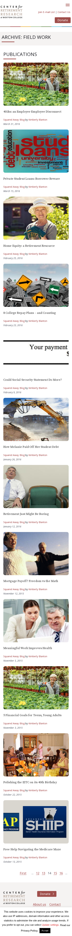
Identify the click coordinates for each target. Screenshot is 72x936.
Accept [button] (45, 930)
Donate (62, 20)
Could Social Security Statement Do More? (32, 380)
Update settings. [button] (50, 924)
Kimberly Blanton (37, 119)
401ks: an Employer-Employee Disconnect (32, 112)
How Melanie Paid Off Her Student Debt (31, 447)
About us (39, 904)
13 (43, 873)
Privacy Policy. (29, 930)
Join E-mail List (46, 12)
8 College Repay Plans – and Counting (29, 313)
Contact (55, 904)
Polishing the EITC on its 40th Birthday (30, 782)
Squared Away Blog (14, 119)
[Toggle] (68, 5)
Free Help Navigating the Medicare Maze (32, 849)
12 (37, 873)
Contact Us (64, 12)
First (23, 873)
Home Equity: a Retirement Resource (29, 246)
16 (61, 873)
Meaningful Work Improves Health (27, 648)
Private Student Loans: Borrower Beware (31, 179)
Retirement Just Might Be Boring (26, 514)
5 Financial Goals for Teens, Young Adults (32, 715)
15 (55, 873)
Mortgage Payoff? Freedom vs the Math (30, 581)
